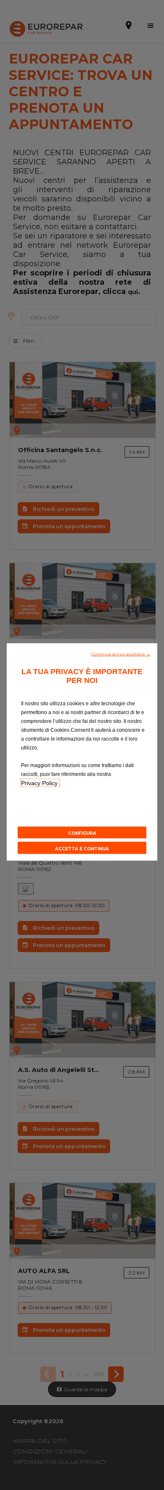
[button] (121, 653)
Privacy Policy (40, 782)
